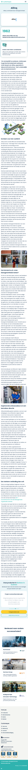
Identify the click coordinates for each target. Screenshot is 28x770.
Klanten (4, 719)
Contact (4, 730)
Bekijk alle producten (14, 615)
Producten (5, 712)
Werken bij (5, 728)
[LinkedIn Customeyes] (1, 768)
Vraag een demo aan (14, 612)
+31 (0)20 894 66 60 (6, 749)
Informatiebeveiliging (7, 732)
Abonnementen (6, 715)
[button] (11, 608)
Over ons (4, 726)
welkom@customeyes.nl (7, 750)
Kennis (4, 717)
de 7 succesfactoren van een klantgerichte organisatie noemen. (11, 499)
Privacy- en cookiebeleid (21, 765)
